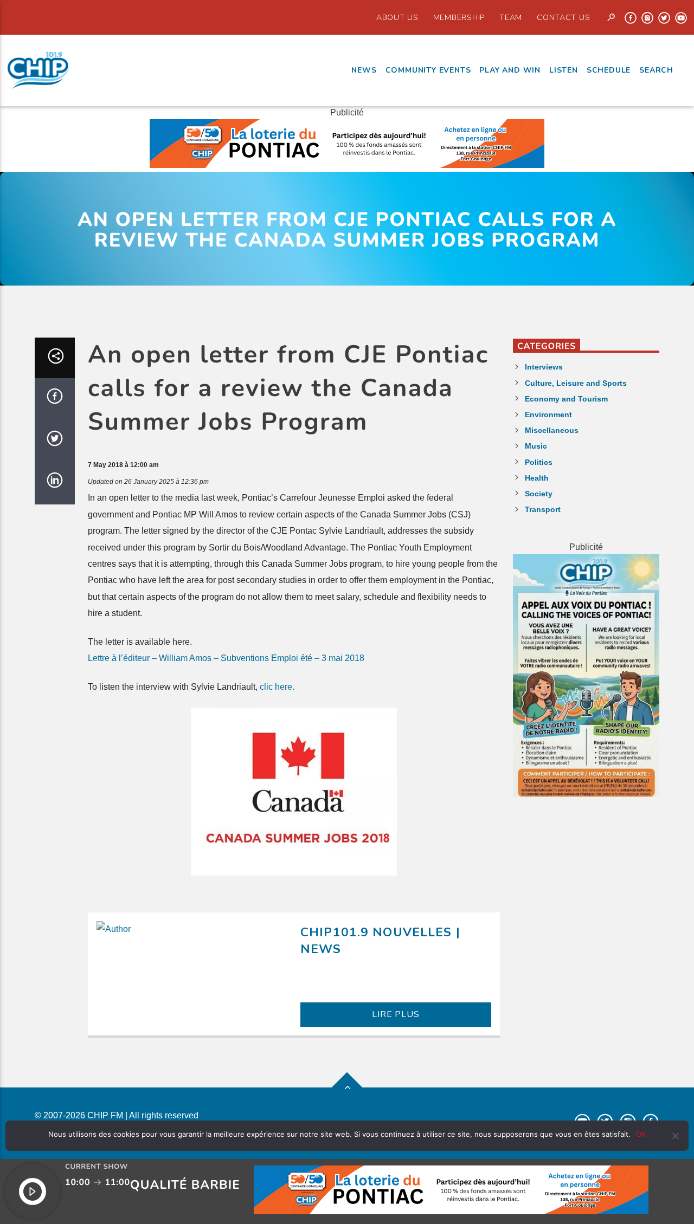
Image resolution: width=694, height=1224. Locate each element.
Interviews (544, 366)
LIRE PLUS (395, 1014)
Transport (543, 509)
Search (656, 70)
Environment (548, 414)
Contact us (563, 17)
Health (537, 478)
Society (538, 493)
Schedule (609, 70)
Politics (538, 462)
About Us (397, 17)
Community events (428, 70)
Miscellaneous (552, 430)
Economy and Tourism (566, 398)
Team (510, 17)
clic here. (277, 686)
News (363, 70)
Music (536, 446)
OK (641, 1134)
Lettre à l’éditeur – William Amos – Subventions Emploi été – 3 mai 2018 (226, 658)
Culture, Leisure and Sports (576, 383)
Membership (459, 17)
